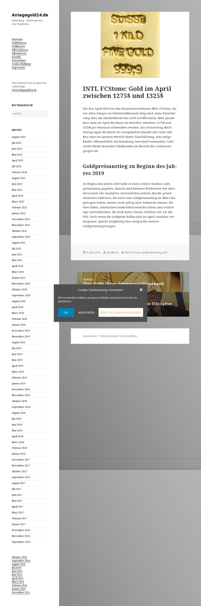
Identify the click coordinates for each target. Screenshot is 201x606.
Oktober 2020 (19, 289)
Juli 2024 (16, 166)
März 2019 (18, 371)
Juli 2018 (16, 418)
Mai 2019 (17, 360)
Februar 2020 (19, 319)
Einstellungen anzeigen (121, 312)
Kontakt (16, 57)
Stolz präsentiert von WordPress (118, 336)
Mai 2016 (17, 574)
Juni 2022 (17, 184)
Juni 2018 (17, 424)
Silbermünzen (20, 49)
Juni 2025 (17, 148)
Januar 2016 (19, 589)
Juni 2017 (17, 495)
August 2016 (19, 564)
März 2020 (18, 313)
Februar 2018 (19, 448)
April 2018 (17, 436)
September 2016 (21, 542)
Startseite (17, 39)
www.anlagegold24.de (24, 90)
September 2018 (21, 407)
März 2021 (18, 272)
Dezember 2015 (21, 592)
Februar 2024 (19, 172)
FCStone (136, 252)
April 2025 (17, 160)
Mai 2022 (17, 189)
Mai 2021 (17, 260)
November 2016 (21, 536)
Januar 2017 (19, 524)
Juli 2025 (16, 143)
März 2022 (18, 201)
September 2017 (21, 477)
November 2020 (21, 283)
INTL (165, 252)
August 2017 (19, 483)
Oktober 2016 (19, 557)
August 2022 (19, 178)
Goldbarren (18, 46)
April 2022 (17, 195)
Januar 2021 (19, 277)
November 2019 (21, 336)
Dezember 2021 (21, 219)
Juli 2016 (16, 567)
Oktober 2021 (19, 231)
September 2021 (21, 236)
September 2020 (21, 295)
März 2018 (18, 442)
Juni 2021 (17, 254)
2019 (127, 252)
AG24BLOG (112, 252)
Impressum (18, 67)
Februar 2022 (19, 207)
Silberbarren (19, 53)
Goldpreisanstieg (152, 252)
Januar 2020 (19, 324)
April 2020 (17, 307)
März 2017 (18, 512)
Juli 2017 (16, 489)
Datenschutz (19, 60)
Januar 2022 (19, 213)
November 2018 (21, 395)
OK (66, 312)
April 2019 (17, 366)
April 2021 (17, 266)
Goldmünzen (19, 42)
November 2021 (21, 225)
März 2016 (18, 581)
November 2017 (21, 465)
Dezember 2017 (21, 459)
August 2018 (19, 413)
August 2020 (19, 301)
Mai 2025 (17, 154)
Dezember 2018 (21, 389)
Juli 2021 (16, 248)
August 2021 (19, 242)
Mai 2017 (17, 500)
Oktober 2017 (19, 471)
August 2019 (19, 342)
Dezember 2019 (21, 330)
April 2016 (17, 578)
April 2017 (17, 506)
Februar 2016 (19, 585)
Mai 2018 (17, 430)
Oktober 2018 (19, 401)
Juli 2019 (16, 348)
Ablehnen (86, 312)
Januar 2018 (19, 453)
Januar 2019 (19, 383)
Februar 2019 (19, 377)
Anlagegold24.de (30, 15)
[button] (141, 290)
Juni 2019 (17, 354)
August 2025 (19, 137)
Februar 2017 (19, 518)
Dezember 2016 (21, 530)
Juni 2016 (17, 571)
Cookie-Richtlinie (21, 64)
